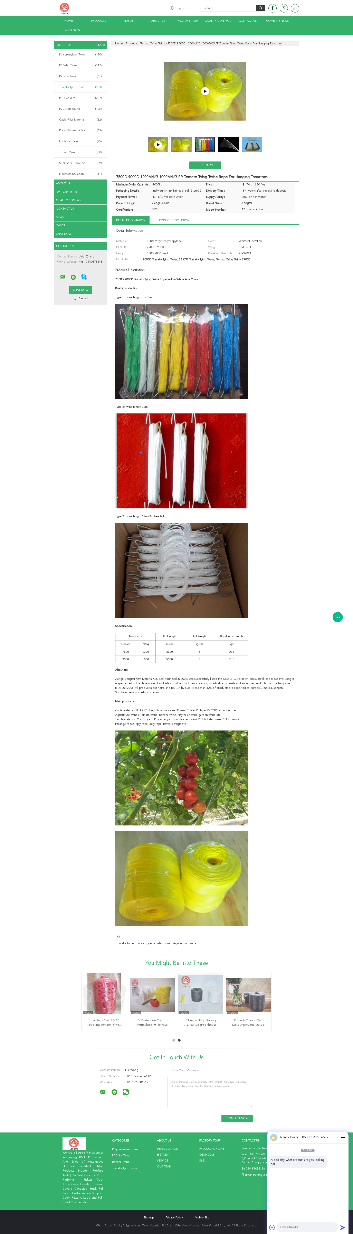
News (60, 217)
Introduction (167, 1148)
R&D (202, 1160)
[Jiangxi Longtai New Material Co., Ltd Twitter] (284, 8)
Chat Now (72, 30)
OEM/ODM (206, 1154)
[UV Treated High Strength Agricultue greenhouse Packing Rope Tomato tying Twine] (200, 995)
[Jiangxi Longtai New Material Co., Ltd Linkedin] (295, 8)
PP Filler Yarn (80, 98)
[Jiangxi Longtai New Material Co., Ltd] (62, 276)
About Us (158, 20)
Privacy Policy (174, 1217)
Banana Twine (80, 76)
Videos (128, 20)
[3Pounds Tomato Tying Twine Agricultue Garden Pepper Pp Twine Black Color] (248, 995)
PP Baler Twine (80, 65)
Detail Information (130, 220)
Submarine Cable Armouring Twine (81, 163)
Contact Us (248, 20)
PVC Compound (80, 108)
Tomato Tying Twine (80, 87)
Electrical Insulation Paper (80, 174)
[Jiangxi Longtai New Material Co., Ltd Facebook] (272, 8)
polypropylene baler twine (153, 943)
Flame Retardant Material (80, 130)
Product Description (173, 220)
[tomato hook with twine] (205, 91)
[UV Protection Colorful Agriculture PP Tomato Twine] (152, 995)
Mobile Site (202, 1217)
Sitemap (149, 1217)
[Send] (343, 1227)
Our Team (164, 1166)
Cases (60, 225)
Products (98, 20)
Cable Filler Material (80, 119)
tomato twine (125, 943)
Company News (277, 20)
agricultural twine (184, 943)
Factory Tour (188, 20)
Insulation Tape (80, 141)
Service (162, 1160)
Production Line (211, 1148)
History (163, 1154)
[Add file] (272, 1227)
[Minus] (342, 1137)
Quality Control (218, 20)
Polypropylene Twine (80, 54)
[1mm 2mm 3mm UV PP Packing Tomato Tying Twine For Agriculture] (104, 995)
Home (69, 20)
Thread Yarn (80, 152)
